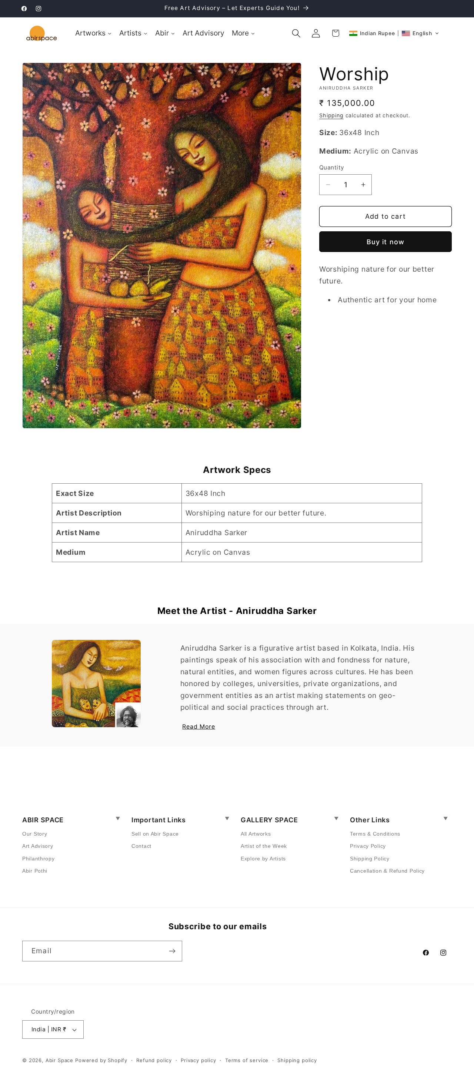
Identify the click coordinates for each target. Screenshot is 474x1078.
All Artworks (256, 834)
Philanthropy (38, 859)
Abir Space (59, 1060)
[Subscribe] (172, 951)
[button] (296, 33)
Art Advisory (37, 846)
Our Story (34, 834)
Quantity (331, 167)
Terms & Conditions (375, 834)
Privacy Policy (368, 846)
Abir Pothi (34, 871)
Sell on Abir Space (155, 834)
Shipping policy (297, 1060)
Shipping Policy (370, 859)
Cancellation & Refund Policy (387, 871)
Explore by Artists (263, 859)
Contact (141, 846)
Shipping (331, 115)
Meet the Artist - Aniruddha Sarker (237, 610)
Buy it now (386, 242)
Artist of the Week (264, 846)
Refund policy (154, 1060)
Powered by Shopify (101, 1060)
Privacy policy (198, 1060)
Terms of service (246, 1060)
